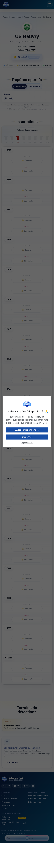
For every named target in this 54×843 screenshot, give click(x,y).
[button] (27, 429)
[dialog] (27, 421)
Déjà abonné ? (27, 443)
